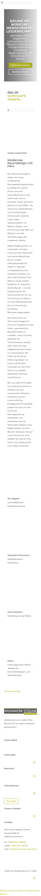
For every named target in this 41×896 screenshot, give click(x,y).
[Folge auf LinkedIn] (15, 747)
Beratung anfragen (20, 72)
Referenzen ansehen (20, 65)
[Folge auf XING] (6, 747)
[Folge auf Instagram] (19, 747)
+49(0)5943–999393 (16, 842)
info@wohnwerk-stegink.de (23, 849)
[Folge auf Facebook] (10, 747)
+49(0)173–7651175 (19, 845)
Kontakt (11, 801)
